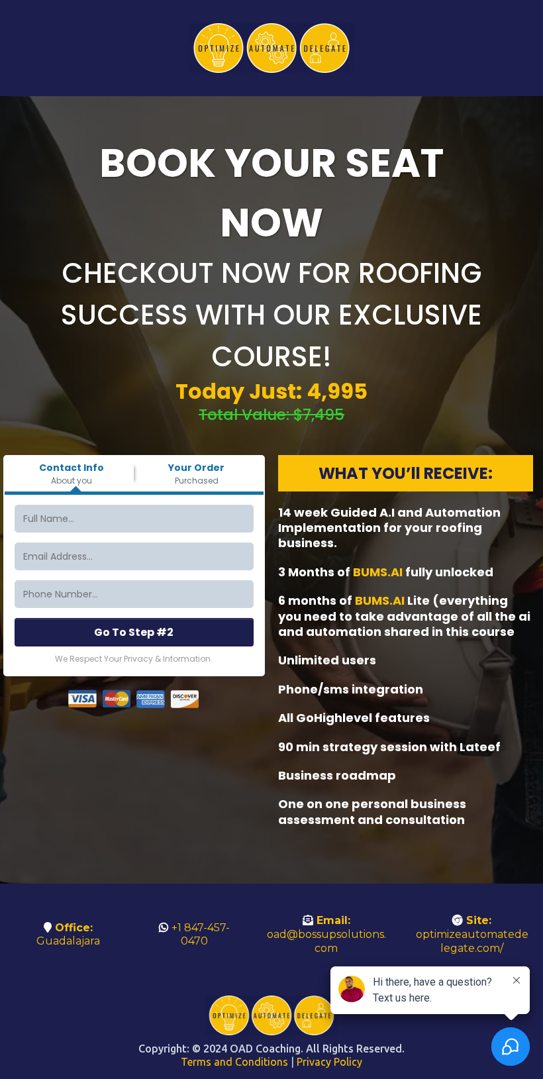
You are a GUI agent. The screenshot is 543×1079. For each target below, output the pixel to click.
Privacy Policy (329, 1062)
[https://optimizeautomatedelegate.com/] (271, 48)
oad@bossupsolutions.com (326, 941)
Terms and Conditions (234, 1062)
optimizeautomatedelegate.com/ (472, 941)
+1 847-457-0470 (201, 934)
